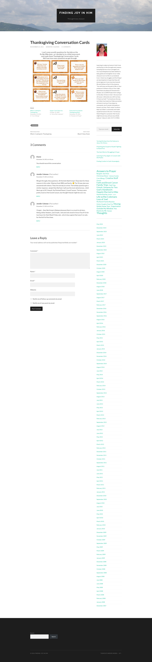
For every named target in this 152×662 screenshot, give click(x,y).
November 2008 (101, 565)
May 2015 (100, 338)
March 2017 (100, 301)
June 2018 (100, 290)
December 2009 (101, 532)
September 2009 (102, 543)
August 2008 (100, 576)
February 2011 (101, 488)
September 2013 (102, 393)
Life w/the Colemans (107, 197)
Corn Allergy (101, 178)
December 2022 (101, 246)
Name (32, 271)
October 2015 (101, 334)
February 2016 (101, 327)
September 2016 (102, 316)
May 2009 (100, 547)
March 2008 (100, 595)
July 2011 (99, 470)
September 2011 (102, 462)
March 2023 (100, 239)
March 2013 (100, 415)
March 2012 (100, 444)
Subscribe (117, 129)
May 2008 (100, 587)
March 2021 (100, 261)
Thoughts (35, 125)
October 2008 (101, 569)
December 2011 (101, 451)
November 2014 (101, 356)
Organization (116, 206)
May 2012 (100, 437)
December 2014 (101, 352)
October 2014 (101, 360)
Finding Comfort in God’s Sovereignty (108, 161)
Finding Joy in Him (76, 12)
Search (32, 633)
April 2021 (100, 257)
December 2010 (101, 495)
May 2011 (100, 477)
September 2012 (102, 422)
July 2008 (99, 580)
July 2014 (99, 371)
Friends (100, 187)
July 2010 (99, 506)
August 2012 (100, 426)
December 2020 (101, 264)
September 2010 (102, 499)
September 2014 (102, 363)
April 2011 (100, 481)
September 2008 (102, 573)
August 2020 (100, 272)
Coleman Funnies (114, 176)
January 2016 (101, 330)
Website (33, 290)
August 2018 (100, 286)
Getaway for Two (110, 187)
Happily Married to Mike (107, 192)
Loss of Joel (102, 199)
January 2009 (101, 558)
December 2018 (101, 283)
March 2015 (100, 345)
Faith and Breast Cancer (107, 183)
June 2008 (100, 583)
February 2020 (101, 279)
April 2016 (100, 323)
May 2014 (100, 374)
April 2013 (100, 411)
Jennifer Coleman (52, 47)
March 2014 (100, 382)
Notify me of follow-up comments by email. (47, 299)
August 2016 (100, 319)
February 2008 (101, 598)
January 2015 (101, 349)
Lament (114, 194)
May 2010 (100, 514)
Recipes (109, 211)
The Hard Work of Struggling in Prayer (108, 152)
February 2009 (101, 554)
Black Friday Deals (84, 133)
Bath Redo (106, 173)
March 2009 (100, 550)
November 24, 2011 (37, 47)
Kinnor (110, 194)
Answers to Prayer (106, 171)
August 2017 (100, 297)
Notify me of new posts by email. (44, 303)
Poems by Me (102, 211)
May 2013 (100, 407)
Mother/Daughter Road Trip (105, 204)
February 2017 (101, 305)
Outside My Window (105, 208)
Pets (115, 209)
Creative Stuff (112, 178)
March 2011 (100, 484)
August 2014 (100, 367)
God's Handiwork (105, 190)
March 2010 (100, 521)
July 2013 (99, 400)
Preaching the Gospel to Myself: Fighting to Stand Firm (109, 147)
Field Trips (112, 185)
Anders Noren (112, 653)
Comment (34, 251)
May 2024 (100, 224)
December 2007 (101, 606)
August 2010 (100, 503)
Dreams (99, 180)
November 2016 (101, 312)
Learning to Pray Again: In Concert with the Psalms (108, 156)
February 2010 (101, 525)
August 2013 (100, 396)
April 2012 (100, 440)
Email (32, 281)
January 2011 (101, 492)
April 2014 (100, 378)
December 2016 (101, 308)
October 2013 (101, 389)
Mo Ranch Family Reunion (106, 202)
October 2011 (101, 459)
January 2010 (101, 528)
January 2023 (101, 242)
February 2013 (101, 418)
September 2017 (102, 294)
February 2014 (101, 385)
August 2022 (100, 253)
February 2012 (101, 448)
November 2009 (101, 536)
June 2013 (100, 404)
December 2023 (101, 228)
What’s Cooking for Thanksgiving (40, 133)
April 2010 (100, 517)
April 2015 (100, 341)
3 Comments (65, 47)
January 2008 (101, 602)
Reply (38, 167)
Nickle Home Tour (103, 206)
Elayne (38, 157)
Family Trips (102, 185)
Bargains (99, 174)
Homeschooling (102, 194)
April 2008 (100, 591)
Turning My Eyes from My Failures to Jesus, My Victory (108, 142)
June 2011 (100, 473)
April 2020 (100, 275)
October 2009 (101, 540)
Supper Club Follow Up (56, 110)
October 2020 (101, 268)
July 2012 (99, 429)
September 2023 (102, 231)
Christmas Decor (102, 176)
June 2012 (100, 433)
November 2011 (101, 455)
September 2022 (102, 250)
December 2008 (101, 561)
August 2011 (100, 466)
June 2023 (100, 235)
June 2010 (100, 510)
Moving (117, 204)
